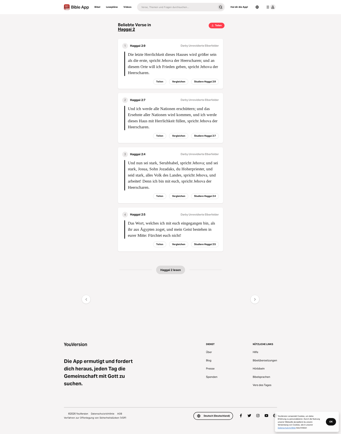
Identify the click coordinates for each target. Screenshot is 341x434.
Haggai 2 (126, 29)
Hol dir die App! (239, 6)
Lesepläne (112, 6)
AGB (119, 413)
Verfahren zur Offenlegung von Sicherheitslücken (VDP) (95, 417)
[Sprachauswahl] (257, 7)
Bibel (97, 6)
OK (331, 421)
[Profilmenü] (270, 7)
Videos (127, 6)
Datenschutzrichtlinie (102, 413)
